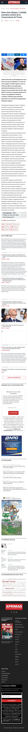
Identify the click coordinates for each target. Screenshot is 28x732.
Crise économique (19, 631)
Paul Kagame (4, 579)
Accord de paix (18, 622)
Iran (16, 646)
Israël (16, 649)
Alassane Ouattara (7, 595)
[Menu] (2, 2)
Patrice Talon (19, 585)
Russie (16, 661)
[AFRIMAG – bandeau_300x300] (11, 455)
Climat (16, 629)
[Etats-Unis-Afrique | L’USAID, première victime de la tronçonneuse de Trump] (14, 64)
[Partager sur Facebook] (4, 54)
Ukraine (16, 664)
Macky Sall (9, 589)
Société (7, 8)
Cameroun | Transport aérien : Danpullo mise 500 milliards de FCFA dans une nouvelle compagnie (14, 472)
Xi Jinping (14, 585)
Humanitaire (6, 229)
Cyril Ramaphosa (12, 579)
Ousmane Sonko (9, 594)
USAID (9, 224)
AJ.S (7, 20)
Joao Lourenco (8, 586)
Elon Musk (15, 226)
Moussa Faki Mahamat (9, 590)
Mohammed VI (22, 579)
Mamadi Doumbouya (19, 592)
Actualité (17, 620)
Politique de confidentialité (18, 727)
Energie (16, 639)
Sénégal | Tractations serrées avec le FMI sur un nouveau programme (13, 482)
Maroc (16, 651)
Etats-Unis (16, 224)
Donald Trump (6, 226)
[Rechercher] (26, 2)
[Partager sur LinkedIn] (17, 54)
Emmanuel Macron (7, 592)
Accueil (3, 8)
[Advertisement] (14, 37)
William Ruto (9, 585)
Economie (17, 636)
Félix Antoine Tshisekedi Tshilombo (20, 594)
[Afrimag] (14, 2)
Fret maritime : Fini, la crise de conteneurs (12, 477)
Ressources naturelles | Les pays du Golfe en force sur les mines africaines (14, 467)
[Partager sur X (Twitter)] (11, 54)
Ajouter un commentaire (14, 377)
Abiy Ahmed (14, 586)
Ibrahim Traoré (16, 590)
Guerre (16, 644)
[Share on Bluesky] (24, 54)
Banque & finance (19, 624)
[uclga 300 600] (11, 534)
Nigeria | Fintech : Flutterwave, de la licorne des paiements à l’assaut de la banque (16, 560)
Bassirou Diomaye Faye (20, 595)
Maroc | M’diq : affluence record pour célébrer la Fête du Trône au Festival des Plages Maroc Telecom (13, 348)
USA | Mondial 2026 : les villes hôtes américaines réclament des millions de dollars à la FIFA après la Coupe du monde (14, 303)
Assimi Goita (22, 590)
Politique (17, 656)
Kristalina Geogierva (17, 588)
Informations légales (8, 727)
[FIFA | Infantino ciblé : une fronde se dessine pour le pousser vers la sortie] (14, 315)
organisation (15, 229)
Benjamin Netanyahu (19, 627)
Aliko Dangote (18, 586)
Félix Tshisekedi (9, 583)
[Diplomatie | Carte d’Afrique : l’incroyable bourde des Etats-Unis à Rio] (14, 359)
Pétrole (16, 659)
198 (4, 224)
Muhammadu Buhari (17, 583)
